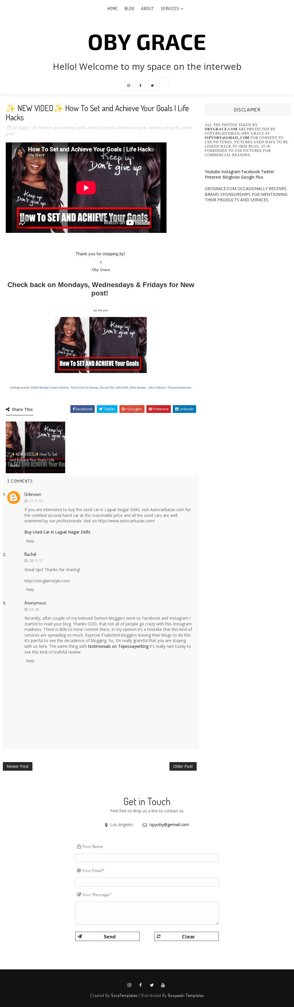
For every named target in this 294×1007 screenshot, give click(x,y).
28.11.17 (36, 560)
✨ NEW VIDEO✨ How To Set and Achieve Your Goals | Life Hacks (33, 460)
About (147, 8)
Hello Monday (138, 387)
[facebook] (140, 85)
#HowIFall (122, 387)
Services (170, 8)
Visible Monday (40, 387)
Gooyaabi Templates (186, 995)
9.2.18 (34, 609)
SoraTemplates (124, 995)
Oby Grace (147, 41)
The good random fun (179, 387)
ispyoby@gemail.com (169, 824)
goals (81, 127)
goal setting (64, 127)
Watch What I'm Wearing (84, 387)
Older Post (183, 766)
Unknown (32, 494)
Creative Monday (59, 387)
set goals (172, 127)
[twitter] (152, 85)
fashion (45, 127)
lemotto (155, 127)
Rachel (30, 554)
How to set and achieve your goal (117, 127)
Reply (30, 541)
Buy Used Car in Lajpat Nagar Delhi (57, 532)
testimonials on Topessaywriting (118, 646)
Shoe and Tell (107, 387)
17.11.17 (36, 500)
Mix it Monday (157, 387)
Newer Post (18, 766)
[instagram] (128, 85)
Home (112, 8)
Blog (129, 8)
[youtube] (163, 985)
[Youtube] (164, 82)
